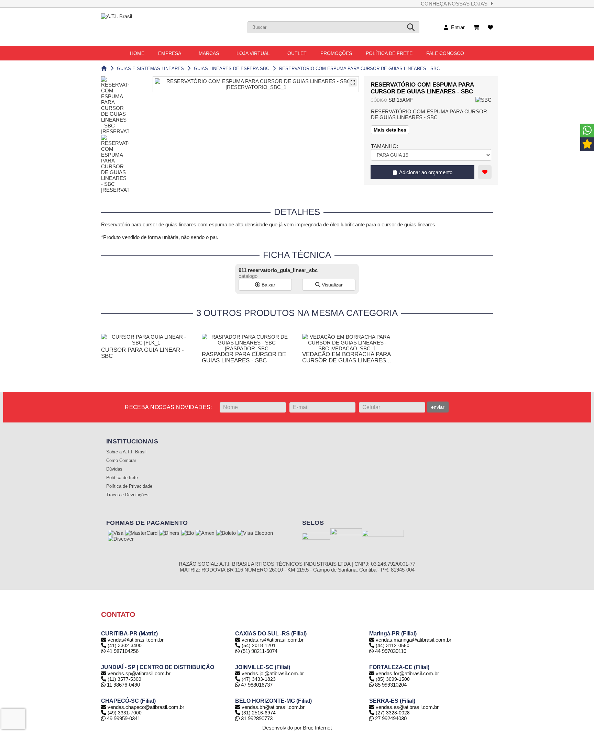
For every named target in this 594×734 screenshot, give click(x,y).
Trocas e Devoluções (127, 495)
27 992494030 (390, 718)
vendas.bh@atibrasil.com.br (273, 707)
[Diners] (169, 533)
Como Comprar (121, 460)
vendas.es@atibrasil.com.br (407, 707)
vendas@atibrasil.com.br (136, 640)
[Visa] (115, 533)
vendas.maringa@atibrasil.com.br (413, 640)
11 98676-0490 (123, 685)
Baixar (267, 284)
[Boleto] (226, 533)
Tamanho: (384, 146)
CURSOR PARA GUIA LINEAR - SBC (142, 353)
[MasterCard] (141, 533)
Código (379, 100)
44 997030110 (390, 651)
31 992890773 (256, 718)
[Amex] (205, 533)
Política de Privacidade (129, 486)
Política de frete (122, 477)
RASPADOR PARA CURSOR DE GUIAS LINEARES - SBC (244, 357)
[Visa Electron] (255, 533)
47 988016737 (256, 685)
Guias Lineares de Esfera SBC (231, 68)
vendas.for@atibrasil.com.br (407, 673)
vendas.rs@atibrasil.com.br (273, 640)
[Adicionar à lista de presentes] (485, 172)
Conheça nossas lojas (455, 4)
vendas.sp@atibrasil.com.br (139, 673)
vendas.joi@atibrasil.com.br (273, 673)
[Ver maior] (353, 82)
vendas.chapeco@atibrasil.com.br (146, 707)
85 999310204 (390, 685)
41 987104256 (122, 651)
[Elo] (187, 533)
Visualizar (331, 284)
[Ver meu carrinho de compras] (476, 27)
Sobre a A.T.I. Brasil (126, 452)
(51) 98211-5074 (258, 651)
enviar (437, 407)
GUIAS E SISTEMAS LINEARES (150, 68)
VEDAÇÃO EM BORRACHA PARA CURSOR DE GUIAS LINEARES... (346, 357)
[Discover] (121, 539)
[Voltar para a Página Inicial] (104, 68)
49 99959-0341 (123, 718)
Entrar (456, 27)
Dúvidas (114, 469)
